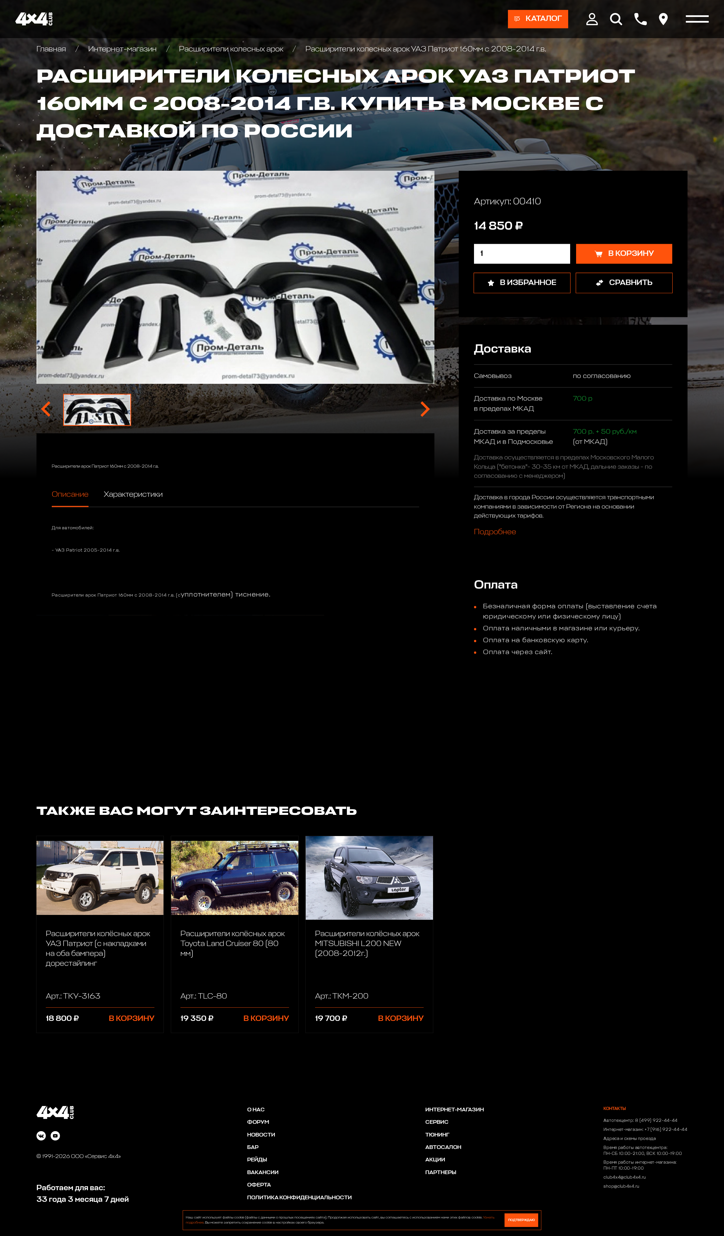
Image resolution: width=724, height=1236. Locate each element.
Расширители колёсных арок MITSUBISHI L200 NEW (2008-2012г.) (367, 944)
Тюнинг (437, 1135)
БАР (252, 1147)
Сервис (437, 1122)
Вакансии (263, 1172)
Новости (261, 1135)
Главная (52, 49)
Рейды (257, 1160)
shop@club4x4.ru (621, 1187)
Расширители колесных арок (231, 49)
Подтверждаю (521, 1220)
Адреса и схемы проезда (630, 1139)
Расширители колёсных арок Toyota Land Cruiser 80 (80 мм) (232, 944)
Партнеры (440, 1172)
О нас (256, 1109)
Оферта (259, 1185)
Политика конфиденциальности (299, 1197)
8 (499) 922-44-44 (656, 1121)
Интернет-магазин (122, 49)
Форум (258, 1122)
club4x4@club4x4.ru (625, 1177)
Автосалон (443, 1147)
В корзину (131, 1019)
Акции (435, 1160)
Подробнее (495, 532)
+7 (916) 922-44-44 (666, 1130)
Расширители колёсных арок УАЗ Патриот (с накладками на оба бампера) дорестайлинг (98, 948)
